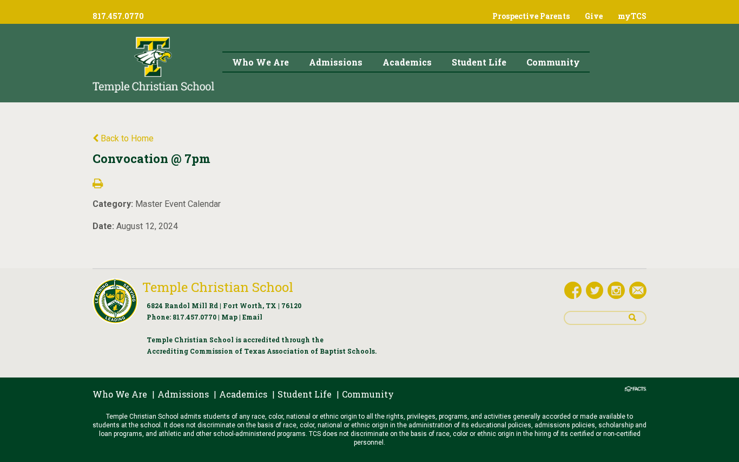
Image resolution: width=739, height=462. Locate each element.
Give (594, 16)
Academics (243, 394)
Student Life (305, 394)
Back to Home (126, 138)
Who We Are (120, 394)
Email (252, 317)
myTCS (632, 16)
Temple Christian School (217, 287)
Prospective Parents (531, 16)
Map (229, 317)
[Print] (98, 184)
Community (368, 394)
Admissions (183, 394)
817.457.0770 (194, 317)
